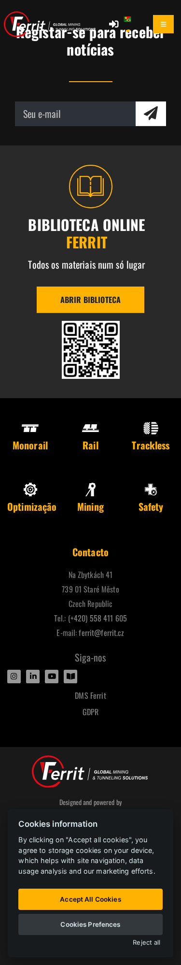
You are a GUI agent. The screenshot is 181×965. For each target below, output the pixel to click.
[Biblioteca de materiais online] (91, 350)
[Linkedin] (33, 676)
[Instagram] (14, 676)
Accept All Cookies (90, 899)
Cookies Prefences (90, 924)
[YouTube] (51, 676)
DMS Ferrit (90, 695)
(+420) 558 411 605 (97, 618)
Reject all (146, 942)
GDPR (91, 712)
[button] (132, 24)
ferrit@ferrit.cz (101, 632)
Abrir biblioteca (90, 299)
